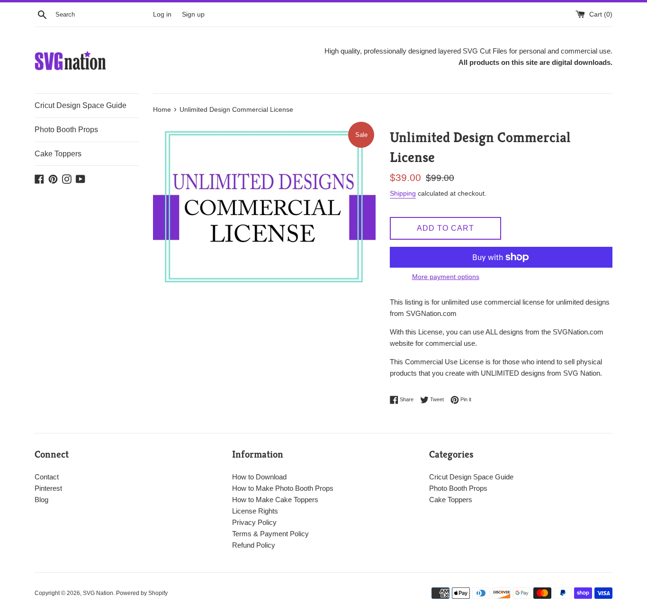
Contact (47, 477)
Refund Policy (253, 545)
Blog (41, 500)
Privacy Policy (254, 522)
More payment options (445, 276)
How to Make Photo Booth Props (282, 488)
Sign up (193, 14)
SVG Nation (98, 593)
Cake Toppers (58, 154)
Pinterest (48, 488)
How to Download (259, 477)
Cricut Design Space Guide (80, 105)
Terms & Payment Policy (270, 534)
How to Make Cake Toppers (275, 500)
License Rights (255, 511)
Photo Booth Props (66, 130)
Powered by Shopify (142, 593)
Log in (162, 14)
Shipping (403, 193)
